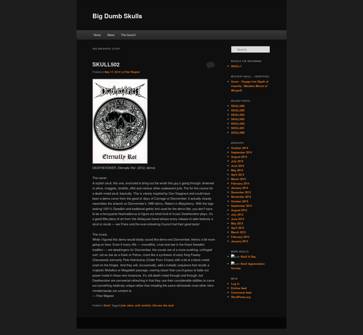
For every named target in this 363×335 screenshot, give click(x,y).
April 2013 (237, 228)
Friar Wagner (132, 72)
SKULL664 (238, 115)
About (110, 35)
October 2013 (239, 201)
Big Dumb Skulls (117, 15)
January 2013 (239, 241)
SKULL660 (238, 133)
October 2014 (239, 148)
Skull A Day (248, 257)
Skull (107, 305)
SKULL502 (106, 64)
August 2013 (239, 210)
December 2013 (241, 192)
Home (97, 35)
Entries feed (239, 288)
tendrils (146, 305)
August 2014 (239, 157)
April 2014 (237, 175)
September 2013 (241, 206)
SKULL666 (238, 106)
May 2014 (237, 170)
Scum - (249, 85)
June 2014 (237, 166)
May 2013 (237, 223)
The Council (128, 35)
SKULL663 (238, 119)
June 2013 (237, 219)
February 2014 (240, 183)
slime (130, 305)
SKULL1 (236, 66)
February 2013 (240, 237)
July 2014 (237, 161)
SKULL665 (238, 110)
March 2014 (238, 179)
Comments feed (241, 292)
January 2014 (239, 188)
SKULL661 (238, 128)
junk (123, 305)
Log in (235, 284)
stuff (137, 305)
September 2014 (241, 152)
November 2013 (241, 197)
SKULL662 (238, 123)
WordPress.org (241, 297)
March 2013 (238, 232)
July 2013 (237, 214)
